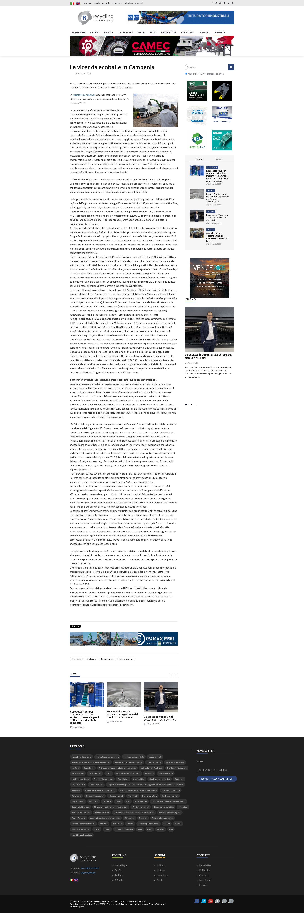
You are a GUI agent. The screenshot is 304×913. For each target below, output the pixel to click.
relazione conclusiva (83, 94)
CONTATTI (204, 32)
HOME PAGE (78, 32)
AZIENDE (220, 32)
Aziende (118, 880)
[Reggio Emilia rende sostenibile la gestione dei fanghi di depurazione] (124, 694)
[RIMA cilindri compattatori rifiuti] (197, 91)
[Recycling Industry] (95, 18)
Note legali (205, 880)
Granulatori (89, 768)
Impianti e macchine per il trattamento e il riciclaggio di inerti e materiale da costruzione (145, 784)
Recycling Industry (84, 901)
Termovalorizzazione (103, 779)
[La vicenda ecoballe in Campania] (155, 110)
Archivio (106, 3)
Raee (140, 829)
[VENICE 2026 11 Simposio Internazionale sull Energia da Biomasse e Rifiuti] (209, 278)
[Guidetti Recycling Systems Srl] (197, 116)
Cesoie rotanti (78, 784)
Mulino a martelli (116, 796)
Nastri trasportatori (80, 779)
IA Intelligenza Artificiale (151, 768)
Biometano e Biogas (80, 829)
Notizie (211, 191)
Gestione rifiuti (126, 659)
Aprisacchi (76, 796)
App (128, 801)
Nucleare (107, 801)
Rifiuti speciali (141, 801)
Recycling (76, 790)
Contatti (139, 3)
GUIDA (141, 32)
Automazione (78, 773)
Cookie (203, 884)
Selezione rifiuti (102, 812)
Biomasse (149, 773)
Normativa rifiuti (165, 773)
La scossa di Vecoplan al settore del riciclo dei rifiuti (160, 718)
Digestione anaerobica (164, 807)
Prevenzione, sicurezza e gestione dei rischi (91, 762)
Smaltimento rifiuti (170, 796)
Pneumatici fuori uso (171, 790)
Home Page (87, 3)
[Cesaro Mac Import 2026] (124, 638)
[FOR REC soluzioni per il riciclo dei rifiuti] (180, 17)
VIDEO (153, 32)
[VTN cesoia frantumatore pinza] (222, 91)
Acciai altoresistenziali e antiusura (105, 818)
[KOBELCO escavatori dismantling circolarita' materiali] (222, 140)
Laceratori (182, 807)
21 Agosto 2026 (192, 363)
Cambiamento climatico (159, 779)
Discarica (143, 818)
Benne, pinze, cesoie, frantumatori (100, 790)
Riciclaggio (91, 659)
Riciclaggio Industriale (177, 768)
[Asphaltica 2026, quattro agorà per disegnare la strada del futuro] (197, 233)
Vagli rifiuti (132, 796)
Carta (108, 773)
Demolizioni (123, 779)
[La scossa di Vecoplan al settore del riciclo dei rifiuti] (161, 697)
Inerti (149, 829)
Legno (107, 829)
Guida (159, 880)
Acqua (118, 801)
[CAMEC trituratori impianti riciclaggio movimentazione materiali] (152, 46)
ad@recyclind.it (88, 872)
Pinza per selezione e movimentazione (110, 807)
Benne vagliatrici (149, 796)
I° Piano (211, 211)
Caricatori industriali (95, 796)
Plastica (178, 823)
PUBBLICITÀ (187, 32)
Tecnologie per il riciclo (148, 823)
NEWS (219, 159)
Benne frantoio (78, 818)
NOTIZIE (108, 32)
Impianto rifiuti (155, 757)
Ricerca (130, 823)
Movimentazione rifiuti (134, 757)
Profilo (97, 3)
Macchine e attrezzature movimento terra (138, 790)
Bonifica (160, 829)
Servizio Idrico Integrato (170, 812)
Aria (171, 829)
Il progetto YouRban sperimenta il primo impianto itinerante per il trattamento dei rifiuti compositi (84, 717)
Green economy (154, 762)
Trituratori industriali (175, 762)
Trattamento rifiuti (140, 807)
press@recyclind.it (90, 868)
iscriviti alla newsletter (217, 779)
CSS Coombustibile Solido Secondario (168, 801)
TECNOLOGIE (125, 32)
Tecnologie (212, 167)
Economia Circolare (80, 807)
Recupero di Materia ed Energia (128, 762)
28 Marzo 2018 (83, 73)
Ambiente (76, 659)
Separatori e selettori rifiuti (128, 773)
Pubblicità (128, 3)
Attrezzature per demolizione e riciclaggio (117, 768)
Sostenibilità (138, 779)
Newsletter (117, 3)
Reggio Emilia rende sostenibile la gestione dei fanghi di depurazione (122, 714)
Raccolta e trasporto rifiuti (83, 823)
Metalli (167, 823)
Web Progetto (78, 907)
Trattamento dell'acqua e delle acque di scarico (134, 812)
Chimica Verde (95, 773)
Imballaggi (93, 801)
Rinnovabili (117, 823)
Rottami (75, 768)
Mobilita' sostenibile (81, 812)
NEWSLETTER (168, 32)
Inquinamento (107, 659)
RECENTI (199, 159)
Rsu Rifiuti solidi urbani (82, 835)
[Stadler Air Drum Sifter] (222, 116)
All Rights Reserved (102, 901)
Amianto (104, 823)
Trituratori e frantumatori (107, 757)
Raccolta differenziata (81, 757)
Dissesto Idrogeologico (162, 818)
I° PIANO (95, 32)
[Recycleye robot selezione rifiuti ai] (197, 140)
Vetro (97, 829)
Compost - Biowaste (124, 829)
